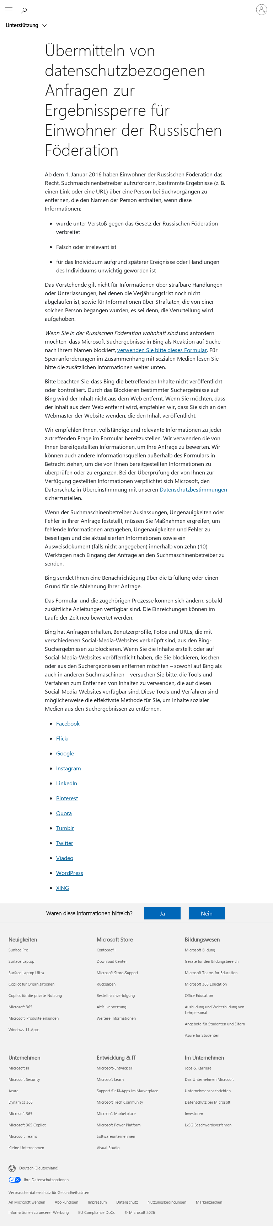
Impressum (97, 1202)
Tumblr (65, 828)
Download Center (112, 961)
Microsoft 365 (20, 1006)
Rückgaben (106, 984)
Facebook (68, 723)
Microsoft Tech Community (120, 1102)
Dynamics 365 (21, 1102)
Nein (207, 913)
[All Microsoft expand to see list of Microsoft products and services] (8, 9)
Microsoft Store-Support (117, 972)
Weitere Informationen (116, 1018)
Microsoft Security (24, 1079)
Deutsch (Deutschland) (38, 1168)
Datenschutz (127, 1202)
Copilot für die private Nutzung (35, 995)
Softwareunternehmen (116, 1136)
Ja (162, 913)
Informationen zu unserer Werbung (39, 1212)
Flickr (62, 738)
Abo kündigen (66, 1202)
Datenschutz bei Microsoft (207, 1102)
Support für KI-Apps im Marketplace (127, 1090)
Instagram (68, 768)
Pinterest (67, 798)
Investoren (194, 1113)
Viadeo (64, 857)
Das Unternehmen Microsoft (209, 1079)
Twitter (64, 842)
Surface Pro (18, 949)
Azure (13, 1090)
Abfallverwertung (111, 1006)
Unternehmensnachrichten (208, 1090)
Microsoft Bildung (200, 949)
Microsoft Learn (110, 1079)
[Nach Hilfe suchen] (25, 9)
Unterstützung (23, 24)
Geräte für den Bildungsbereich (212, 961)
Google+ (67, 753)
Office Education (199, 995)
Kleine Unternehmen (26, 1147)
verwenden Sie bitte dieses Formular (162, 350)
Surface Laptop (21, 961)
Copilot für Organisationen (31, 984)
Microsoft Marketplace (116, 1113)
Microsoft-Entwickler (114, 1068)
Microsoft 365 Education (206, 984)
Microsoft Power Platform (118, 1124)
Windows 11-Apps (24, 1029)
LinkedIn (66, 783)
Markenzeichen (209, 1202)
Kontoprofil (106, 949)
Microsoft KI (19, 1068)
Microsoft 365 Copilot (27, 1124)
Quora (64, 813)
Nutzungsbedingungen (167, 1202)
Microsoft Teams (23, 1136)
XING (62, 887)
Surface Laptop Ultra (26, 972)
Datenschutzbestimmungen (193, 489)
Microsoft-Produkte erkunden (34, 1018)
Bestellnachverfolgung (116, 995)
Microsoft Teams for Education (211, 972)
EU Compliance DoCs (96, 1212)
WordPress (69, 872)
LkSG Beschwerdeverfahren (208, 1124)
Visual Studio (108, 1147)
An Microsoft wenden (27, 1202)
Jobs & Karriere (198, 1068)
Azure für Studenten (202, 1035)
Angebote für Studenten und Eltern (215, 1023)
